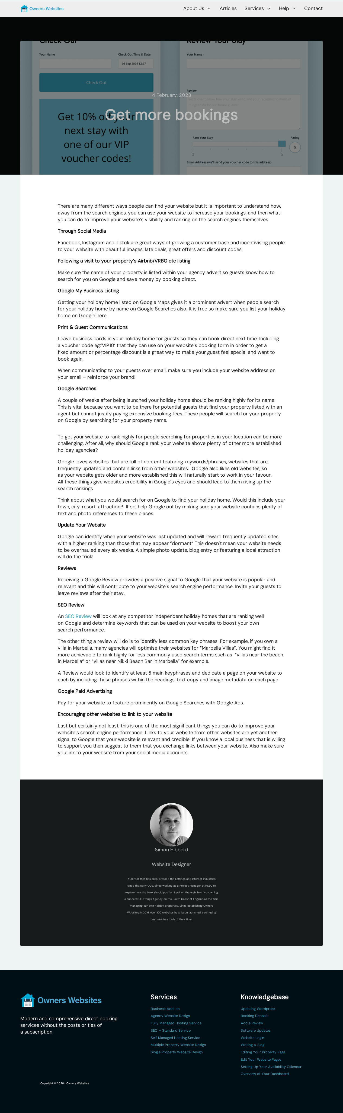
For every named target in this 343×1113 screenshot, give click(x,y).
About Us (193, 8)
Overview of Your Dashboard (265, 1074)
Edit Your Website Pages (261, 1059)
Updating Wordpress (258, 1008)
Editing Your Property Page (263, 1052)
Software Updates (256, 1030)
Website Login (252, 1037)
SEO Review (78, 616)
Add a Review (252, 1023)
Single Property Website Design (177, 1052)
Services (254, 8)
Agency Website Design (170, 1015)
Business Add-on (165, 1008)
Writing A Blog (252, 1045)
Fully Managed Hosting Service (176, 1023)
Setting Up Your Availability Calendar (271, 1066)
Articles (228, 8)
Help (284, 8)
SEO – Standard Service (171, 1030)
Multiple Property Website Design (178, 1045)
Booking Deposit (254, 1015)
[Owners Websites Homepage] (41, 8)
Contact (313, 8)
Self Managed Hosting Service (175, 1037)
